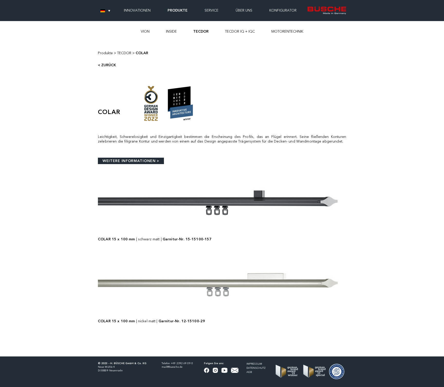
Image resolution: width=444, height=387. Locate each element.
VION (145, 31)
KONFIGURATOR (283, 10)
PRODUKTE (178, 10)
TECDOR (201, 31)
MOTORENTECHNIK (287, 31)
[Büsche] (327, 10)
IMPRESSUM (254, 364)
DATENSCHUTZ (256, 368)
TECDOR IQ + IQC (240, 31)
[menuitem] (105, 10)
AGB (249, 372)
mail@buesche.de (172, 367)
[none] (105, 10)
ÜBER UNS (244, 10)
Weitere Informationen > (131, 161)
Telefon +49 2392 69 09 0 (177, 363)
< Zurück (107, 65)
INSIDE (171, 31)
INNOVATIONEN (137, 10)
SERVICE (211, 10)
